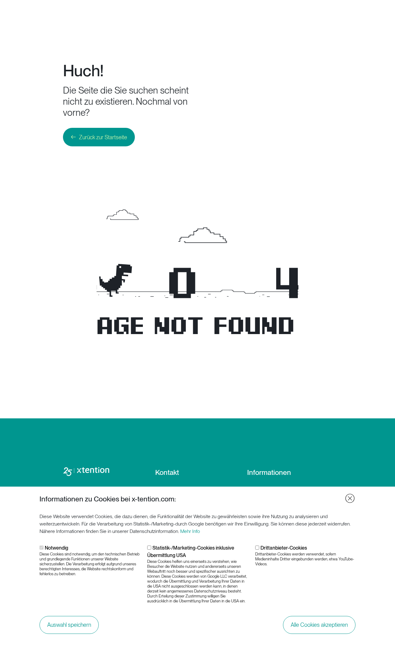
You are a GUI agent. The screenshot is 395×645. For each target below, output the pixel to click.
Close (350, 498)
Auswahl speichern (69, 625)
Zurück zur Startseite (103, 137)
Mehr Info (190, 531)
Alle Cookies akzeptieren (319, 625)
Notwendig (56, 548)
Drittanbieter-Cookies (283, 548)
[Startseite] (35, 14)
